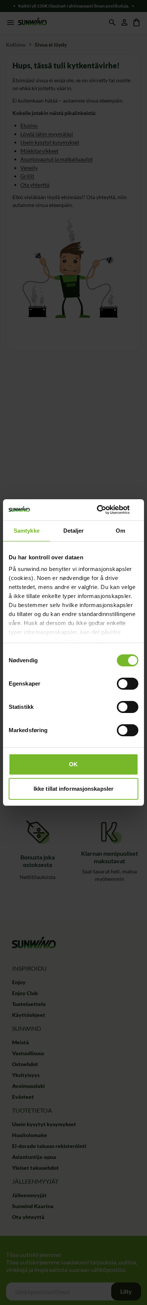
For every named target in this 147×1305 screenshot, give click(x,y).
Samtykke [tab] (27, 530)
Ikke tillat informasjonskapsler (73, 788)
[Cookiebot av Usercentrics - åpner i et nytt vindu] (105, 510)
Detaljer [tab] (73, 530)
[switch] (127, 684)
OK (73, 764)
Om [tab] (120, 530)
